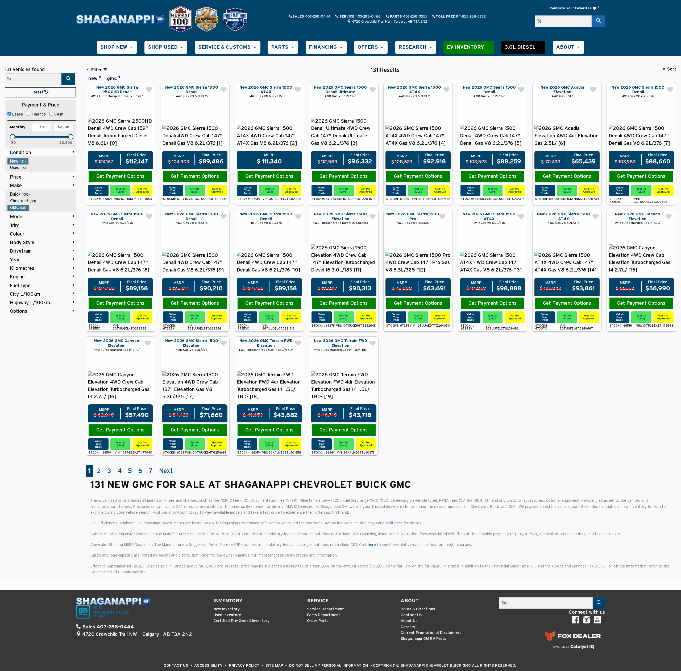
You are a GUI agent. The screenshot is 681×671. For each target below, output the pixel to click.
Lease (17, 114)
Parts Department (323, 615)
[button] (117, 47)
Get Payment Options (120, 176)
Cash (58, 114)
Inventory (228, 600)
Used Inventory (227, 615)
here (399, 523)
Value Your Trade (98, 190)
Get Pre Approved (142, 190)
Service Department (325, 609)
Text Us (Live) (120, 190)
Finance (39, 114)
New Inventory (226, 609)
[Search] (598, 21)
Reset (38, 92)
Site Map (274, 666)
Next (166, 471)
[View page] (181, 19)
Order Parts (317, 621)
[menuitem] (41, 161)
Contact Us (411, 615)
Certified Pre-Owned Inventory (241, 621)
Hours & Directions (418, 609)
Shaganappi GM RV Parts (423, 639)
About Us (409, 621)
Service (318, 600)
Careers (408, 627)
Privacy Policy (244, 666)
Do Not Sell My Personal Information (329, 666)
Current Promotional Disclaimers (431, 633)
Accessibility (209, 666)
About (410, 600)
